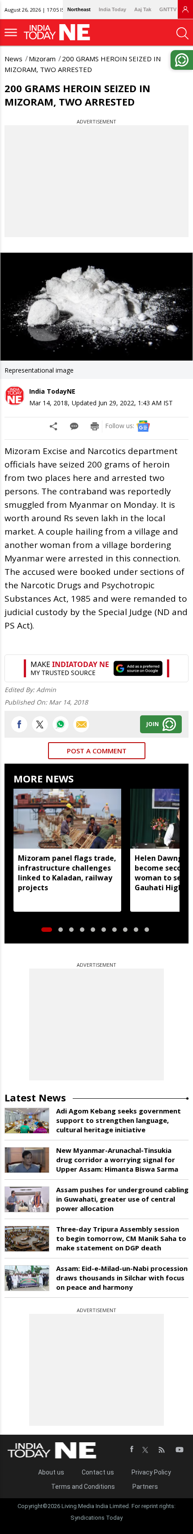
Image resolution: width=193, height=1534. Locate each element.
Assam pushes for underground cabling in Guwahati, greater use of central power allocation (122, 1199)
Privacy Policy (151, 1472)
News (13, 58)
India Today (112, 9)
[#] (61, 724)
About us (51, 1472)
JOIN (152, 724)
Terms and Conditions (83, 1486)
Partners (145, 1486)
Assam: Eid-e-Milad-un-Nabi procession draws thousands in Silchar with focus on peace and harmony (122, 1278)
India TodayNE (52, 391)
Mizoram (42, 58)
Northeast (79, 9)
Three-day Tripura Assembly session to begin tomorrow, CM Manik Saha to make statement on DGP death (121, 1238)
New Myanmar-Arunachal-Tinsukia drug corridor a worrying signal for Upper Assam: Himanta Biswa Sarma (117, 1159)
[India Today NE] (60, 32)
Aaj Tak (142, 9)
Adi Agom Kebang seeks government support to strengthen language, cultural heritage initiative (118, 1120)
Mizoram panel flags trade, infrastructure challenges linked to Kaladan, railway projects (67, 872)
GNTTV (167, 9)
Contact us (98, 1472)
